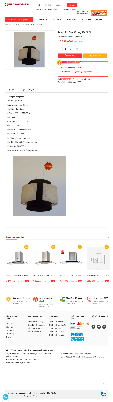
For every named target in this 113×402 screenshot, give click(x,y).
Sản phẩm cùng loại (15, 237)
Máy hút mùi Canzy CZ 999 (70, 82)
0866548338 (70, 357)
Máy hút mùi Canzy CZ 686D (71, 275)
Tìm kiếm (71, 5)
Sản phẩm (71, 19)
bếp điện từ (51, 393)
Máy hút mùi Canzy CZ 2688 (44, 275)
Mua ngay (11, 282)
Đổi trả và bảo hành (35, 328)
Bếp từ (37, 393)
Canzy (20, 101)
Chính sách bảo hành (56, 332)
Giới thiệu (57, 19)
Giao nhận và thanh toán (36, 325)
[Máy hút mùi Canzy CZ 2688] (45, 258)
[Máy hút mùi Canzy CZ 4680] (18, 258)
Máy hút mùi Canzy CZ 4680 (17, 275)
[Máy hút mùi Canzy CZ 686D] (71, 258)
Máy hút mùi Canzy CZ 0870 (98, 275)
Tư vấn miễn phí (84, 11)
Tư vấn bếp (86, 19)
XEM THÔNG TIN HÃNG (29, 150)
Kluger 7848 (48, 9)
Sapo (36, 396)
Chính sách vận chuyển (57, 325)
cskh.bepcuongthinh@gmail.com (18, 363)
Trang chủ (43, 19)
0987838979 (84, 14)
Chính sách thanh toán (57, 322)
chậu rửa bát (15, 396)
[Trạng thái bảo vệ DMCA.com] (77, 339)
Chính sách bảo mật (56, 335)
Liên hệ (99, 19)
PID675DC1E (56, 9)
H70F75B (64, 9)
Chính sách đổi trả (55, 328)
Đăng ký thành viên (34, 332)
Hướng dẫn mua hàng (35, 322)
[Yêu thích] (77, 49)
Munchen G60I (71, 9)
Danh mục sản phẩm (19, 20)
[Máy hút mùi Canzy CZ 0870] (98, 258)
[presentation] (106, 237)
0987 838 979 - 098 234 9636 (23, 360)
